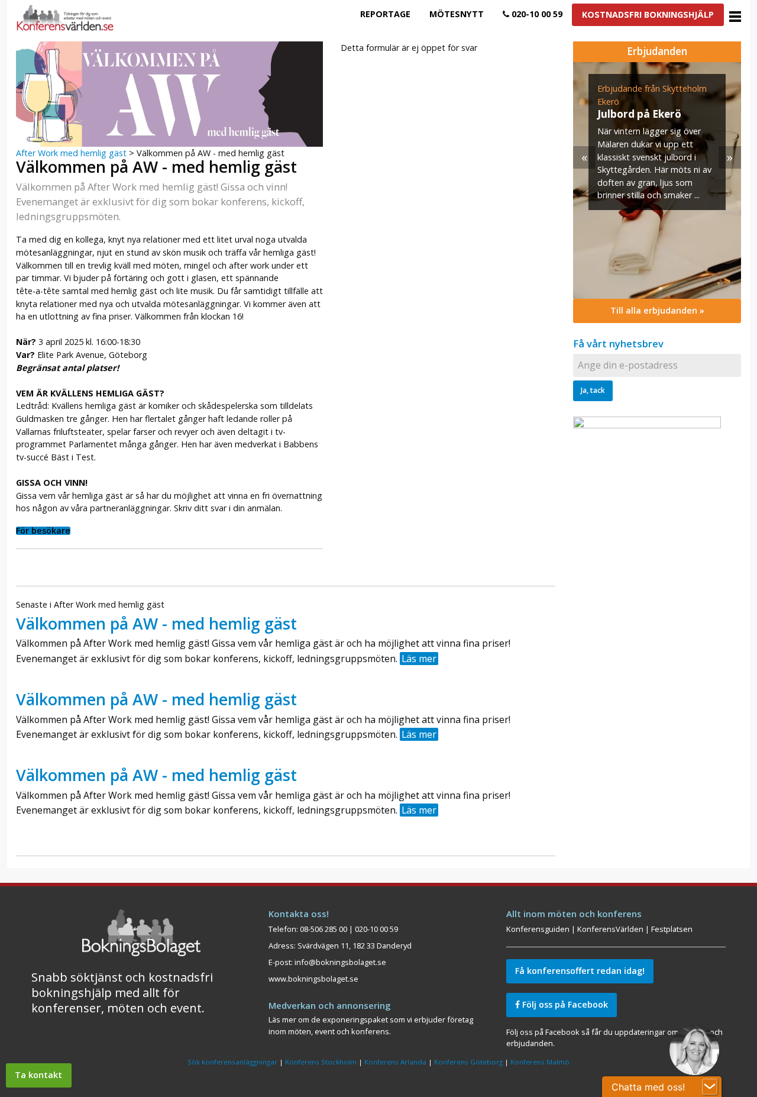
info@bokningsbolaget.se (340, 962)
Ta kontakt (38, 1074)
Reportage (385, 14)
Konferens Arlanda (395, 1061)
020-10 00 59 (535, 14)
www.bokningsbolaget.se (313, 978)
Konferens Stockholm (321, 1061)
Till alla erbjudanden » (657, 310)
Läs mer (419, 658)
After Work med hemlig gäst (71, 153)
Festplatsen (672, 929)
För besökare (43, 531)
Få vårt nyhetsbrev (618, 343)
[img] (657, 180)
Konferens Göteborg (468, 1061)
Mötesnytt (456, 14)
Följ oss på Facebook (564, 1004)
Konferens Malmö (540, 1061)
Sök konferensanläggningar (232, 1061)
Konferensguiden (538, 929)
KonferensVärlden (610, 929)
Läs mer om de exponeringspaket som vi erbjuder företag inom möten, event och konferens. (370, 1025)
